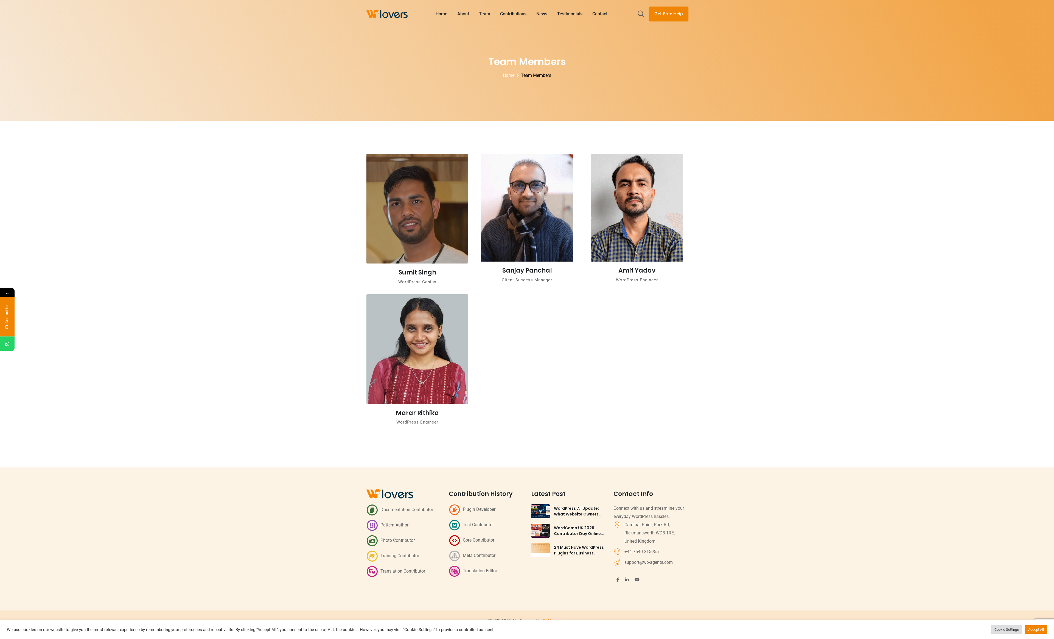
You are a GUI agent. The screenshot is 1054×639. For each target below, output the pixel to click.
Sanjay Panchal (527, 270)
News (541, 13)
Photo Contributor (397, 540)
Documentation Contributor (406, 509)
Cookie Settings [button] (1006, 629)
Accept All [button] (1036, 629)
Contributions (513, 13)
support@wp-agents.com (648, 562)
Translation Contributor (402, 571)
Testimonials (569, 13)
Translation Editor (480, 570)
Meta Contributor (479, 555)
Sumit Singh (417, 272)
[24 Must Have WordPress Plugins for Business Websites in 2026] (540, 550)
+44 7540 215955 (641, 551)
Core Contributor (478, 540)
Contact (599, 13)
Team (484, 13)
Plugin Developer (479, 509)
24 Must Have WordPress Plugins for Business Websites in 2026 (579, 553)
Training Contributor (399, 555)
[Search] (641, 14)
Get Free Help (668, 14)
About (463, 13)
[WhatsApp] (7, 344)
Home (441, 13)
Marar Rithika (417, 413)
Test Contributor (478, 524)
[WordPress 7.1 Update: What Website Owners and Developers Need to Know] (540, 511)
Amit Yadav (636, 270)
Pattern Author (394, 525)
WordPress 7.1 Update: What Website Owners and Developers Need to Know (578, 517)
